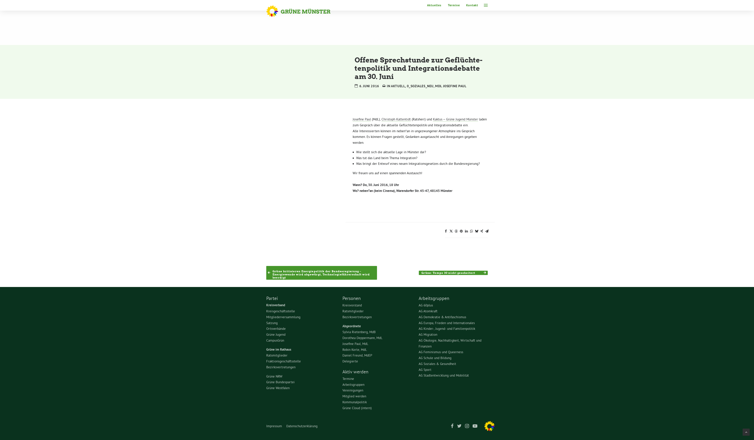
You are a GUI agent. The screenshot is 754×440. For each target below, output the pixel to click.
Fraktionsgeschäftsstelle (283, 361)
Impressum (274, 426)
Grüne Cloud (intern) (357, 408)
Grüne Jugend (275, 334)
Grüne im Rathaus (278, 349)
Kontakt (472, 5)
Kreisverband (275, 305)
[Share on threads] (456, 231)
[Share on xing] (481, 231)
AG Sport (425, 370)
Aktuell (398, 86)
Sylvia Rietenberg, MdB (359, 332)
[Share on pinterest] (461, 231)
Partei (272, 298)
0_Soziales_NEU (420, 86)
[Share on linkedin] (466, 231)
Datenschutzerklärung (302, 426)
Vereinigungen (352, 390)
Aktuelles (434, 5)
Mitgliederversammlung (283, 317)
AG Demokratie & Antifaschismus (442, 317)
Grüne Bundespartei (280, 382)
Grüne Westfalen (278, 388)
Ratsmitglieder (276, 355)
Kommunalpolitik (354, 402)
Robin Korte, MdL (354, 349)
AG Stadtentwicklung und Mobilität (444, 375)
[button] (486, 5)
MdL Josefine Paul (450, 86)
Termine (454, 5)
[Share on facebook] (446, 231)
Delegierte (350, 361)
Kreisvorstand (352, 305)
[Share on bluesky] (476, 231)
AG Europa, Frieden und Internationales (447, 323)
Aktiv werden (355, 372)
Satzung (272, 323)
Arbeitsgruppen (353, 384)
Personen (351, 298)
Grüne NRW (274, 376)
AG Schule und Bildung (435, 358)
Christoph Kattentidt (396, 119)
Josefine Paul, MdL (355, 344)
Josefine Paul (362, 119)
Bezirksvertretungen (281, 367)
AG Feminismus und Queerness (441, 352)
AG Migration (428, 334)
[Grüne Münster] (303, 11)
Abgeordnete (351, 326)
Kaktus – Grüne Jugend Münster (455, 119)
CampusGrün (275, 340)
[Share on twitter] (451, 231)
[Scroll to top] (746, 431)
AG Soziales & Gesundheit (437, 364)
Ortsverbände (276, 328)
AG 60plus (426, 305)
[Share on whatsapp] (471, 231)
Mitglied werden (354, 396)
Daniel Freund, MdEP (357, 355)
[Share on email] (486, 231)
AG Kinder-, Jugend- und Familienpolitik (447, 328)
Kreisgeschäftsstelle (280, 311)
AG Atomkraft (428, 311)
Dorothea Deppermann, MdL (362, 338)
